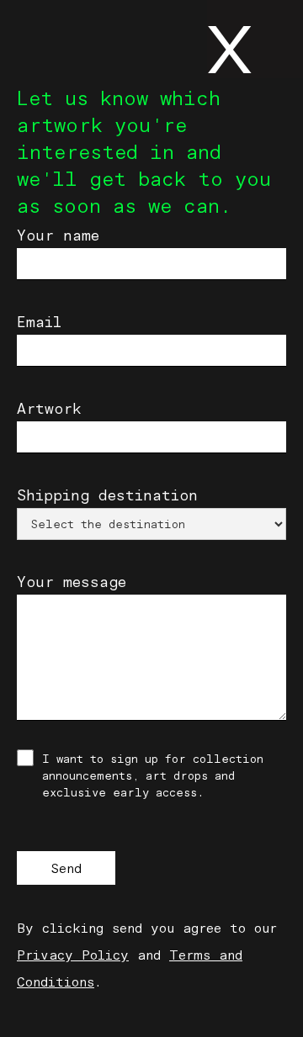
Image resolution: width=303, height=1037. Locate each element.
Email (39, 322)
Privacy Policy (73, 954)
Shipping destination (107, 495)
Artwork (49, 408)
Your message (71, 582)
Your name (58, 235)
